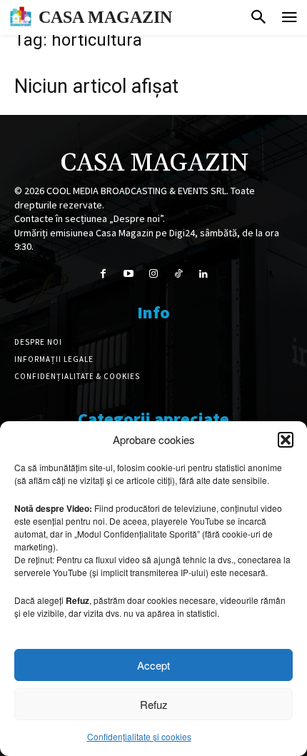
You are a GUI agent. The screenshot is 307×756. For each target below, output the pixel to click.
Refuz (154, 704)
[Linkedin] (204, 274)
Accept (153, 664)
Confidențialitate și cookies (139, 736)
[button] (285, 440)
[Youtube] (128, 274)
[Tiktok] (179, 274)
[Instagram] (153, 274)
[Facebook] (103, 274)
